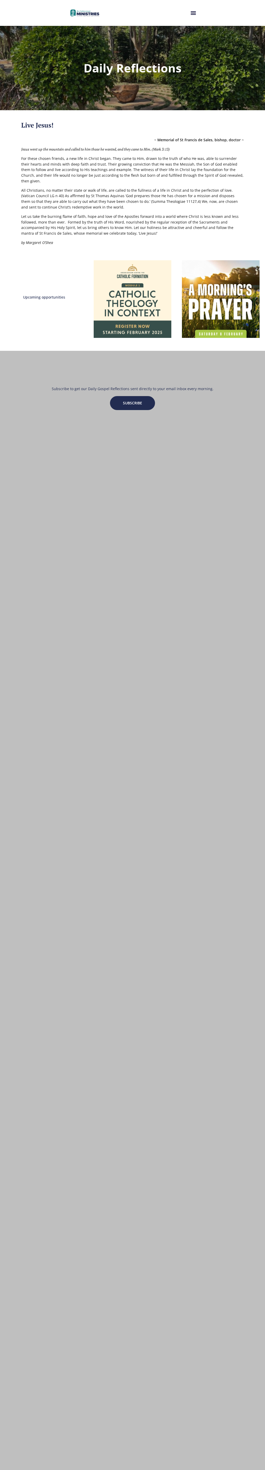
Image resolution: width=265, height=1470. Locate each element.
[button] (193, 13)
